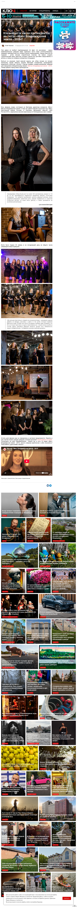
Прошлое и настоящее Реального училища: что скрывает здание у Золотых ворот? (13, 631)
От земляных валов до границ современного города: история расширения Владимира (64, 530)
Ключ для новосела (8, 844)
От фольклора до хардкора (10, 617)
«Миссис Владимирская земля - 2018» (39, 66)
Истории (33, 11)
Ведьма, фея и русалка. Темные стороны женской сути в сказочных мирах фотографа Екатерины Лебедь (13, 733)
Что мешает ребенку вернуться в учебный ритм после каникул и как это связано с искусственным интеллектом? (57, 859)
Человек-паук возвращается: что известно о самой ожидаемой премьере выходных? (57, 707)
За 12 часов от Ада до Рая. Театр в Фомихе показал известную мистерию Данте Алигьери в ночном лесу (19, 809)
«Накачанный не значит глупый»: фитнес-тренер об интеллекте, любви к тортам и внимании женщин (19, 657)
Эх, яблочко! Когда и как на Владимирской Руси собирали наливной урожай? (19, 758)
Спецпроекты (44, 11)
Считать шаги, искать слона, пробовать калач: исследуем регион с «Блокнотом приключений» (38, 530)
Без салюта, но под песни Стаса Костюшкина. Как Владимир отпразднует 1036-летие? (64, 733)
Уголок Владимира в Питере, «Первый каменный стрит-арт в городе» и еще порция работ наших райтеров (57, 657)
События (23, 11)
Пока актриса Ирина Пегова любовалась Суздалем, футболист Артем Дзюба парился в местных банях (19, 859)
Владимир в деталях (58, 541)
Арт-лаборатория (45, 566)
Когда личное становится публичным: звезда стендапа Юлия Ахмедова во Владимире (19, 505)
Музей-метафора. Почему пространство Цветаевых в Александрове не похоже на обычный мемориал (13, 581)
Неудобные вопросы (8, 667)
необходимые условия (44, 439)
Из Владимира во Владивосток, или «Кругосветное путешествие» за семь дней (38, 733)
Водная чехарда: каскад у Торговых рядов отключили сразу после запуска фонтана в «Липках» (57, 758)
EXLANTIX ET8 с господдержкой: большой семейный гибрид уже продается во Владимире (13, 885)
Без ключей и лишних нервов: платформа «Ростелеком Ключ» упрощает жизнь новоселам (13, 834)
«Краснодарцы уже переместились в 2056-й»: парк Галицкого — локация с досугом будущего (19, 555)
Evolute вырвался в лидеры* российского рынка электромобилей (57, 606)
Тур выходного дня (8, 566)
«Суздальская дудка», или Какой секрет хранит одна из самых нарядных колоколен (64, 682)
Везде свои (31, 844)
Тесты (4, 541)
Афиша (55, 11)
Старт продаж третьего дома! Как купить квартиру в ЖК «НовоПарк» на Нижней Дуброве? (38, 631)
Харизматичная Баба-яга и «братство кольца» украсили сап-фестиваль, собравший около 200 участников (64, 885)
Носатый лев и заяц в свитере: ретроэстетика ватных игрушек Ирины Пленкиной (57, 555)
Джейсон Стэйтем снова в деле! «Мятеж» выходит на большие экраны (57, 505)
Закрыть (66, 898)
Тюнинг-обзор (32, 794)
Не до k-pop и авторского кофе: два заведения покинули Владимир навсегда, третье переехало (64, 783)
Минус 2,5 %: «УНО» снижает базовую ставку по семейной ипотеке (57, 809)
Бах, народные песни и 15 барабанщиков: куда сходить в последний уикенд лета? (19, 707)
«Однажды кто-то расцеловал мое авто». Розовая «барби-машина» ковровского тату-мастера (38, 783)
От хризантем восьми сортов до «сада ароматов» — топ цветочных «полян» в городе (38, 581)
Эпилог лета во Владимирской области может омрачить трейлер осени (38, 885)
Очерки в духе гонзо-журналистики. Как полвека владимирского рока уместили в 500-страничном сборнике (19, 606)
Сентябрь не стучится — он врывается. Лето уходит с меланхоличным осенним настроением (13, 682)
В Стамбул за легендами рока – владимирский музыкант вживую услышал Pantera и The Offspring (38, 834)
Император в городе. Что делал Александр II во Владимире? (13, 530)
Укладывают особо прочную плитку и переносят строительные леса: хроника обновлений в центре (64, 631)
